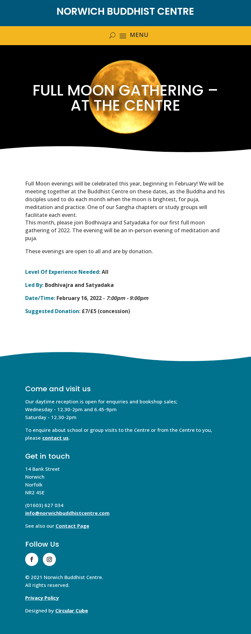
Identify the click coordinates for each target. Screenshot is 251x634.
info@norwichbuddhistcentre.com (67, 513)
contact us (55, 437)
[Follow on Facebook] (31, 559)
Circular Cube (71, 610)
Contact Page (72, 525)
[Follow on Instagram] (49, 559)
